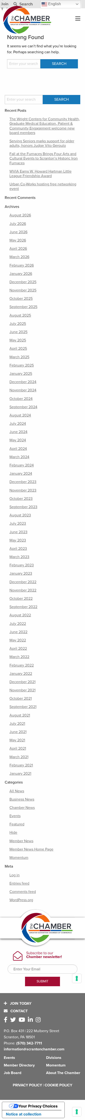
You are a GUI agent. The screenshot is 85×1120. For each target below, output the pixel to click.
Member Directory (19, 1065)
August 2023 (20, 515)
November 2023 (22, 490)
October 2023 (21, 498)
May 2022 (17, 640)
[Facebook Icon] (6, 1020)
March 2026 (19, 257)
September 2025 (23, 307)
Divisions (53, 1058)
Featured (16, 824)
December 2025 (22, 282)
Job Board (12, 1073)
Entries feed (19, 883)
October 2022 (21, 598)
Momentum (18, 857)
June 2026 (18, 232)
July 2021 (17, 723)
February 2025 (21, 365)
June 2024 (18, 432)
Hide (13, 832)
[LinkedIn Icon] (31, 1020)
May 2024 (17, 440)
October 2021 (20, 698)
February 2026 (21, 265)
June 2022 (18, 632)
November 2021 (22, 690)
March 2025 (19, 357)
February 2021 (21, 765)
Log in (14, 875)
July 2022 (17, 623)
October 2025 (21, 298)
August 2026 (20, 215)
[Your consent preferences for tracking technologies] (76, 1111)
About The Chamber (63, 1073)
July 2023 (17, 523)
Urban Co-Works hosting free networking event (42, 186)
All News (16, 791)
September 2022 (23, 607)
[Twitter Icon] (14, 1020)
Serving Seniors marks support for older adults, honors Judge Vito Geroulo (41, 143)
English (54, 4)
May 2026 (17, 240)
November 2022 (22, 590)
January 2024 (20, 473)
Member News (21, 841)
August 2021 (19, 715)
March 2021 (18, 757)
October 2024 (21, 398)
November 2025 (22, 290)
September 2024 (23, 407)
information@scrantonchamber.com (34, 1049)
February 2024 (21, 465)
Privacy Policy (27, 1085)
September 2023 (23, 507)
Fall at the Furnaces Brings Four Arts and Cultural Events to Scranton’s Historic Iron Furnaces (43, 158)
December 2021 (22, 682)
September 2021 (22, 706)
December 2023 (22, 481)
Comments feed (22, 891)
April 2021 (17, 748)
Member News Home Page (31, 849)
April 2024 (18, 448)
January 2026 (20, 273)
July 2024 (17, 423)
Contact (18, 1011)
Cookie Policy (58, 1085)
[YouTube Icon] (23, 1020)
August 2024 (20, 415)
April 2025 (18, 348)
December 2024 (22, 382)
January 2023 (20, 573)
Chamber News (22, 807)
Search (25, 4)
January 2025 (20, 373)
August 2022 (20, 615)
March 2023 (19, 557)
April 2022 (18, 648)
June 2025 (18, 332)
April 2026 (18, 248)
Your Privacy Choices (38, 1106)
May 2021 (17, 740)
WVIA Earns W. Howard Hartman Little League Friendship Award (40, 173)
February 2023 (21, 565)
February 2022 (21, 665)
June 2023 (18, 532)
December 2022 (22, 582)
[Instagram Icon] (39, 1020)
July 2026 (17, 223)
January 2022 (20, 673)
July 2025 (17, 323)
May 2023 (17, 540)
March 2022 (19, 656)
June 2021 (17, 732)
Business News (21, 799)
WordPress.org (21, 900)
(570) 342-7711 (29, 1043)
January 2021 (20, 773)
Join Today (20, 1003)
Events (15, 816)
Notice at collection (23, 1114)
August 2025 (20, 315)
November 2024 (22, 390)
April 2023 (18, 548)
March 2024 (19, 457)
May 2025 (17, 340)
